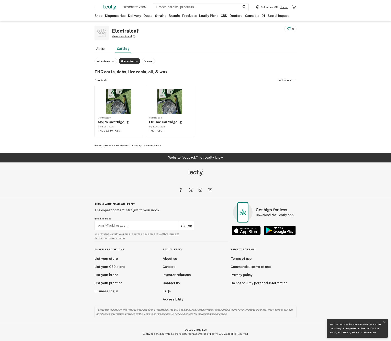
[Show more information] (134, 36)
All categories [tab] (105, 61)
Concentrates (152, 145)
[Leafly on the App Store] (246, 230)
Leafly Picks (208, 16)
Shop (98, 16)
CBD (224, 16)
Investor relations (177, 275)
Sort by (282, 80)
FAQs (167, 291)
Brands (174, 16)
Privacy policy (242, 275)
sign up (186, 225)
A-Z (289, 80)
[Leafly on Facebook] (181, 190)
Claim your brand (122, 36)
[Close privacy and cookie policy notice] (384, 322)
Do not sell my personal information (259, 283)
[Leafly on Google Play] (280, 230)
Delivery (134, 16)
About (100, 49)
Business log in (106, 291)
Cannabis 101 (255, 16)
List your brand (106, 275)
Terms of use (241, 259)
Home (98, 145)
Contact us (171, 283)
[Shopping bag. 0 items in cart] (294, 7)
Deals (148, 16)
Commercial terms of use (251, 267)
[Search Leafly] (245, 7)
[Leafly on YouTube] (210, 189)
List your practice (108, 283)
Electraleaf (122, 145)
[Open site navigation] (96, 7)
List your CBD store (109, 267)
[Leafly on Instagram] (200, 189)
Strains (160, 16)
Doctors (236, 16)
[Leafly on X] (191, 189)
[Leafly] (110, 7)
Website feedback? (195, 157)
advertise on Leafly (134, 6)
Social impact (278, 16)
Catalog (123, 49)
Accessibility (173, 299)
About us (170, 259)
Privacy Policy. (117, 238)
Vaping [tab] (148, 61)
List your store (106, 259)
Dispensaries (115, 16)
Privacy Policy (351, 332)
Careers (169, 267)
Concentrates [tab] (129, 61)
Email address (102, 218)
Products (189, 16)
